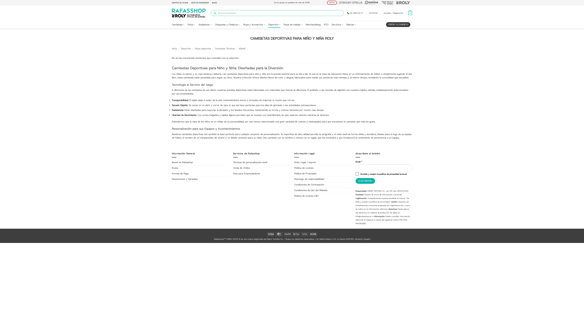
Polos (190, 24)
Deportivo (273, 24)
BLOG (214, 3)
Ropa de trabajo (292, 24)
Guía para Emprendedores (246, 173)
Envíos (175, 167)
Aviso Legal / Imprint (305, 162)
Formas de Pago (180, 173)
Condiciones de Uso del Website (310, 190)
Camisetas (177, 24)
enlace (403, 174)
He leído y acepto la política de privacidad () (383, 174)
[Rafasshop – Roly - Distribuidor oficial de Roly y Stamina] (189, 13)
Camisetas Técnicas (225, 48)
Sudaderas (203, 24)
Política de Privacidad (305, 173)
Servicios (336, 24)
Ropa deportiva (203, 48)
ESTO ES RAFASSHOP (200, 3)
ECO (326, 24)
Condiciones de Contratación (309, 184)
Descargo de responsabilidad (309, 179)
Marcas (350, 24)
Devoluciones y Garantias (185, 179)
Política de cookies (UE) (306, 195)
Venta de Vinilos (241, 167)
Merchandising (313, 24)
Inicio (174, 48)
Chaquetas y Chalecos (226, 24)
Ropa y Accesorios (253, 24)
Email (359, 161)
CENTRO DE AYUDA (180, 3)
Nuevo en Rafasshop (182, 162)
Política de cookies (303, 167)
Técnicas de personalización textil (250, 162)
